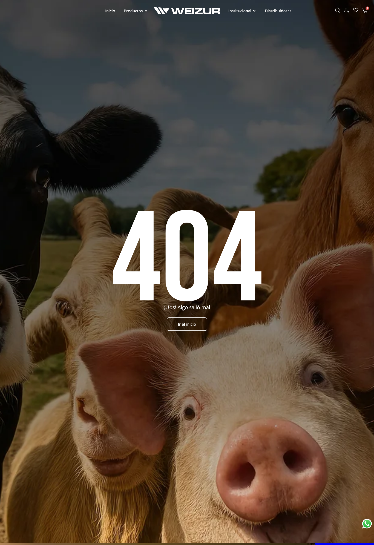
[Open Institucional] (254, 11)
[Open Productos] (146, 11)
